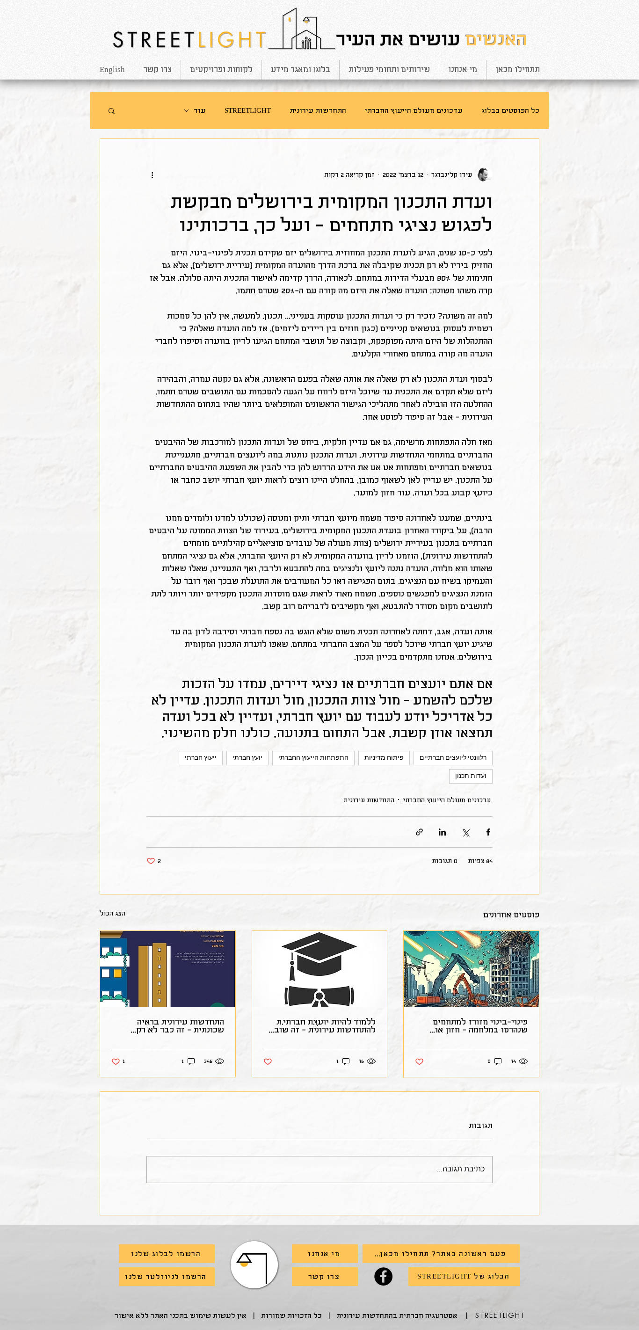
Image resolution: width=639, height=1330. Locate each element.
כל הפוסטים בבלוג (510, 110)
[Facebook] (383, 1276)
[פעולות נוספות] (152, 174)
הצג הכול (112, 913)
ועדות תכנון (471, 776)
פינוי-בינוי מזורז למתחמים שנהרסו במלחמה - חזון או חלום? (480, 1026)
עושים (434, 39)
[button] (111, 110)
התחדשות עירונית (318, 110)
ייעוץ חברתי (201, 758)
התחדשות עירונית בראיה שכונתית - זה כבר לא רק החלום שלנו (180, 1026)
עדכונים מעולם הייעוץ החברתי (414, 110)
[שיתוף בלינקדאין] (442, 832)
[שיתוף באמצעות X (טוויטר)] (465, 832)
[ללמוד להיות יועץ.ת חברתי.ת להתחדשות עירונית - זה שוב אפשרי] (319, 969)
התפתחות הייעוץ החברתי (313, 758)
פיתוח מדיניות (384, 758)
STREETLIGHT (248, 110)
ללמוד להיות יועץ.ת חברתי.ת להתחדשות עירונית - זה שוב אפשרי (325, 1026)
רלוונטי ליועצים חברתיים (453, 758)
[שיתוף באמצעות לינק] (419, 832)
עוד (200, 110)
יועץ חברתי (247, 758)
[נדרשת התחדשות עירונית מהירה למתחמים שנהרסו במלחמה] (471, 969)
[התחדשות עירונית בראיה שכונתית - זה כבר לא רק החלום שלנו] (167, 969)
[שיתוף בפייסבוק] (488, 832)
